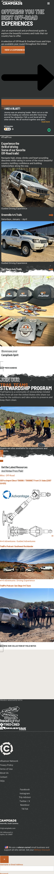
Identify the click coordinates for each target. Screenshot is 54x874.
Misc (2, 475)
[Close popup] (4, 859)
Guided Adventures (26, 541)
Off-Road (10, 475)
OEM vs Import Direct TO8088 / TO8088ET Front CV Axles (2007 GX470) (25, 482)
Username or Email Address (11, 865)
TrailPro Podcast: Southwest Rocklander (16, 546)
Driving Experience (26, 580)
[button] (27, 368)
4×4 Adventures (8, 541)
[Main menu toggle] (48, 3)
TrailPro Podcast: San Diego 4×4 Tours (15, 585)
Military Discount (42, 850)
